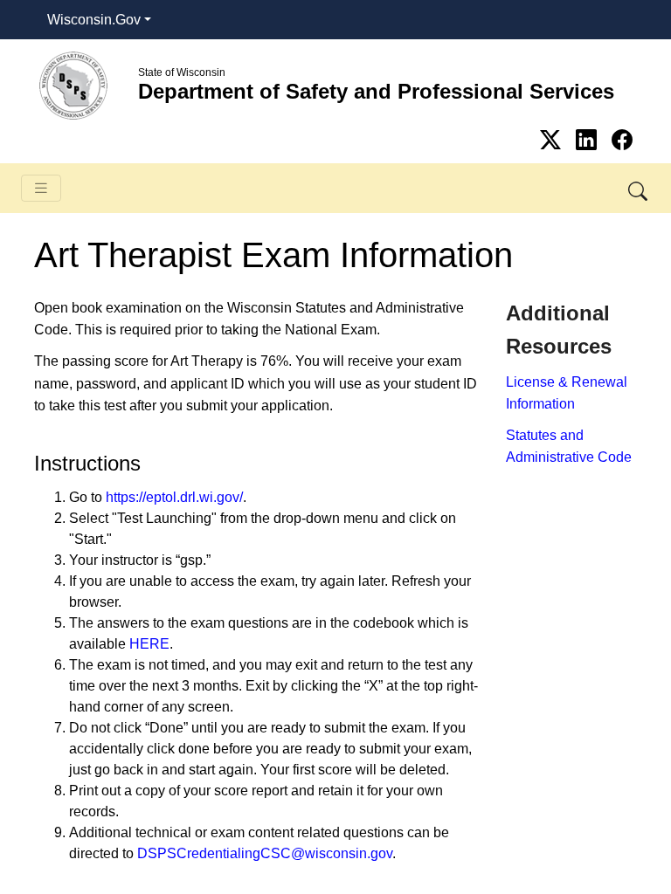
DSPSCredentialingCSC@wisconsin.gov (264, 853)
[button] (639, 188)
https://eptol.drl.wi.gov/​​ (174, 497)
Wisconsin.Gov (94, 19)
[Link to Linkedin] (589, 140)
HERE (149, 643)
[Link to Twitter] (553, 140)
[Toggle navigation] (41, 188)
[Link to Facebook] (622, 140)
